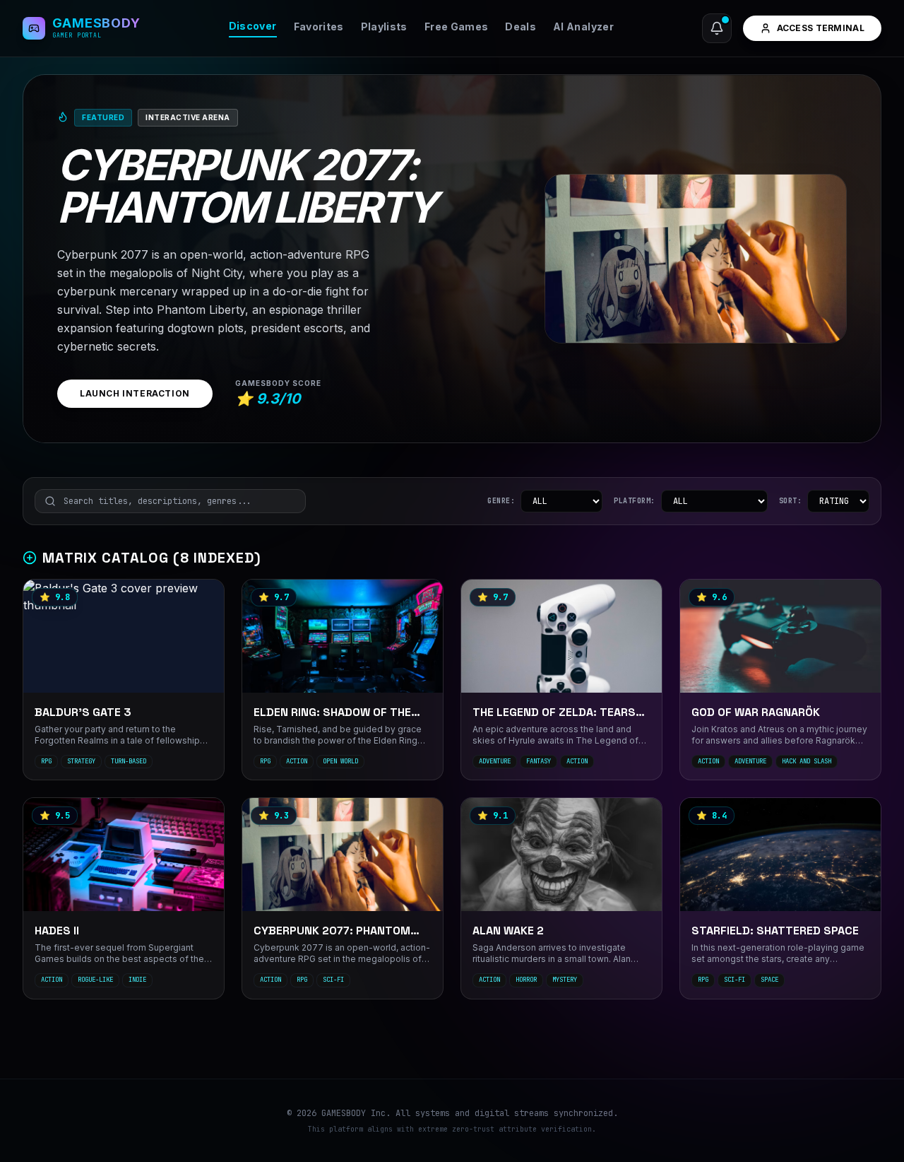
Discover (253, 26)
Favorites (319, 26)
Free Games (456, 26)
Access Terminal (821, 28)
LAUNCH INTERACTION (135, 393)
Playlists (384, 26)
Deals (520, 26)
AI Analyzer (583, 26)
